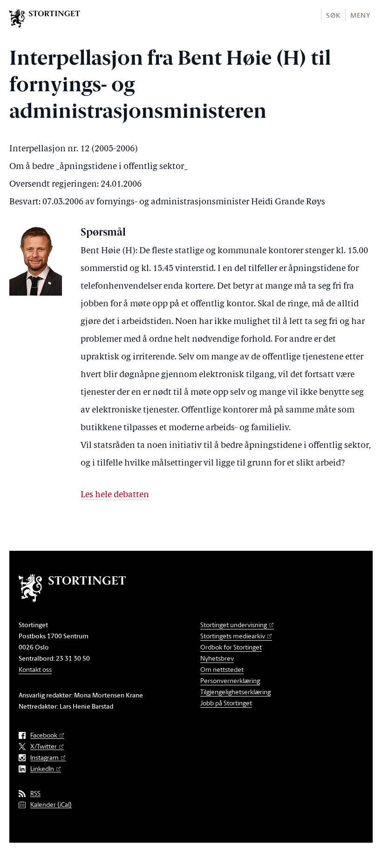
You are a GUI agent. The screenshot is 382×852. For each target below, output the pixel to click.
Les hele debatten (115, 495)
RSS (35, 793)
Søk (333, 15)
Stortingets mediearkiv (232, 635)
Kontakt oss (35, 669)
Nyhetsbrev (217, 658)
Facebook (43, 735)
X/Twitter (43, 746)
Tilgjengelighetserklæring (235, 691)
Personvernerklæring (230, 680)
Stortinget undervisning (233, 624)
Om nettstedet (222, 669)
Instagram (44, 757)
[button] (333, 14)
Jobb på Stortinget (226, 702)
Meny (360, 15)
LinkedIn (42, 768)
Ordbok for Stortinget (231, 646)
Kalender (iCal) (51, 804)
